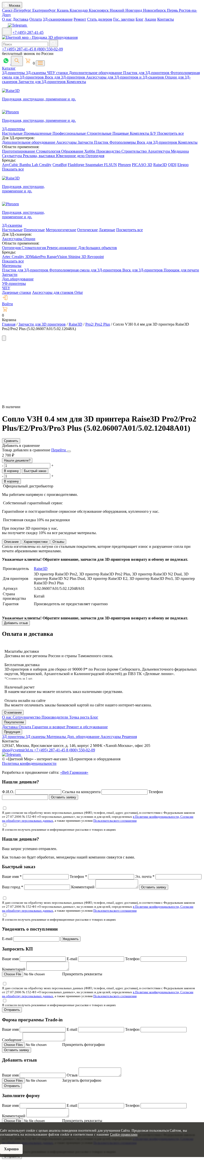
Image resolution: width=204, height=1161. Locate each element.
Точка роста (79, 717)
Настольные (13, 133)
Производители (55, 717)
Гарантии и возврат (49, 727)
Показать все (13, 169)
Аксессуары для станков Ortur (57, 292)
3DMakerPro (36, 257)
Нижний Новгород (126, 10)
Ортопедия (95, 156)
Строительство (134, 151)
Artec (7, 257)
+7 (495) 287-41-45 (28, 32)
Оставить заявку (63, 797)
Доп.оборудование (18, 279)
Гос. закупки (124, 19)
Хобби (90, 151)
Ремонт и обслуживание (87, 727)
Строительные (99, 133)
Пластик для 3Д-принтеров (146, 73)
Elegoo (183, 165)
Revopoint (95, 257)
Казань (63, 10)
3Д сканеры (36, 736)
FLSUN (110, 165)
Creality (45, 165)
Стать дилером (99, 19)
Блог (140, 19)
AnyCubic (10, 165)
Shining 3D (77, 257)
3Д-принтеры (14, 73)
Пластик (101, 142)
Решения (129, 736)
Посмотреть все (170, 133)
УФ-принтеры (14, 283)
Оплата (35, 19)
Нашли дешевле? (17, 460)
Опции (29, 239)
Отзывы (58, 542)
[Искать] (53, 43)
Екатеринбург (44, 10)
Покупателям (14, 722)
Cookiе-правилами (124, 1134)
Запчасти (86, 142)
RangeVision (57, 257)
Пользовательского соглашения (115, 820)
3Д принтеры (14, 736)
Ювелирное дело (71, 156)
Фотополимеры (123, 142)
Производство (108, 151)
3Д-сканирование (58, 19)
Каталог (9, 68)
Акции (150, 19)
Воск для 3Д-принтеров (65, 77)
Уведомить (70, 939)
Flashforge (76, 165)
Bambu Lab (29, 165)
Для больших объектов (97, 248)
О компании (13, 712)
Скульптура (12, 156)
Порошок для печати (181, 270)
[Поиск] (17, 61)
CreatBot (59, 165)
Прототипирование (19, 151)
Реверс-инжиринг (62, 248)
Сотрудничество (27, 717)
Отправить (12, 1010)
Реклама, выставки (39, 156)
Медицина (180, 151)
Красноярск (99, 10)
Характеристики (36, 542)
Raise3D (160, 165)
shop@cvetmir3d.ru (18, 750)
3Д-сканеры (36, 73)
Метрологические (61, 230)
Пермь (173, 10)
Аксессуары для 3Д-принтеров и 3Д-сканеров (125, 77)
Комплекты (76, 82)
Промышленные (38, 133)
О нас (7, 19)
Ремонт (80, 19)
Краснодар (79, 10)
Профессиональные (69, 133)
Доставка (20, 19)
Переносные (34, 230)
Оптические (87, 230)
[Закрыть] (69, 451)
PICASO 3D (142, 165)
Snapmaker (94, 165)
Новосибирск (155, 10)
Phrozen (124, 165)
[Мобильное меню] (6, 31)
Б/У (153, 133)
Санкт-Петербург (17, 10)
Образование (72, 151)
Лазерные (107, 230)
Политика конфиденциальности (29, 763)
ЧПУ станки (58, 73)
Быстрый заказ (35, 471)
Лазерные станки (16, 292)
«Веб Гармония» (74, 772)
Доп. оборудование (84, 736)
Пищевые (121, 133)
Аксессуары (67, 142)
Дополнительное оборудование (96, 73)
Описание (11, 542)
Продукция (12, 732)
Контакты (165, 19)
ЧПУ (6, 288)
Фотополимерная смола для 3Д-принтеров (85, 270)
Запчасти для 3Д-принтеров (42, 82)
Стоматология (48, 151)
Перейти (59, 450)
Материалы (11, 265)
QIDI (172, 165)
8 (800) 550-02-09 (48, 49)
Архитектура (159, 151)
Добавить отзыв (16, 623)
